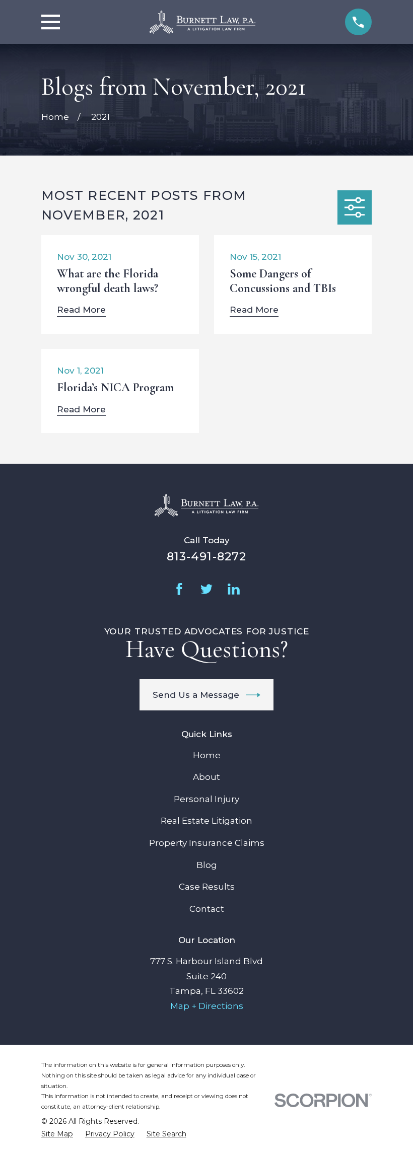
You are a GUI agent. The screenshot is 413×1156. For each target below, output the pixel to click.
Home (207, 755)
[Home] (203, 22)
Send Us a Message (196, 695)
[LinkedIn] (234, 589)
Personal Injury (206, 799)
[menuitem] (57, 1134)
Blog (206, 865)
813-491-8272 (207, 556)
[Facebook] (179, 589)
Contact (206, 909)
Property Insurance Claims (206, 843)
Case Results (207, 887)
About (206, 777)
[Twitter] (206, 589)
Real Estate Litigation (206, 821)
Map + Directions (206, 1006)
